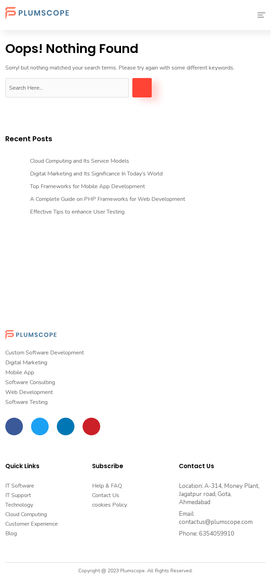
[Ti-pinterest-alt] (91, 426)
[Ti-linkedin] (65, 426)
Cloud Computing (26, 514)
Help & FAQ (107, 486)
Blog (11, 533)
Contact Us (105, 495)
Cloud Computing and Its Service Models (79, 161)
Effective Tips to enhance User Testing (77, 212)
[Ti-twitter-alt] (40, 426)
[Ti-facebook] (14, 426)
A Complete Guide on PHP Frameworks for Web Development (107, 199)
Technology (19, 505)
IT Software (19, 486)
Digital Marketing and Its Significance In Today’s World (96, 174)
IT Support (18, 495)
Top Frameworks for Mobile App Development (87, 186)
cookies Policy (109, 505)
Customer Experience (31, 524)
